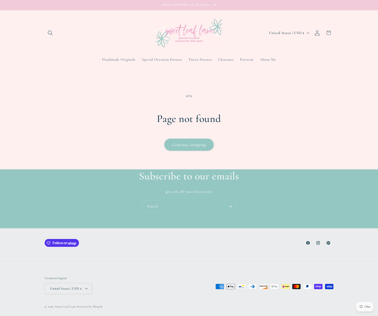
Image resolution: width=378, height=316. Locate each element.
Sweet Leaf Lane (65, 306)
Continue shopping (189, 144)
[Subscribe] (230, 206)
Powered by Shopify (90, 306)
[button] (50, 33)
